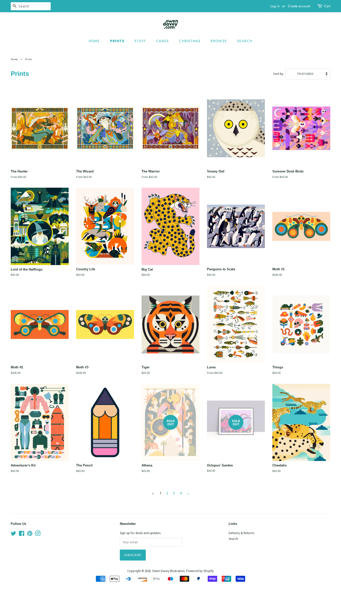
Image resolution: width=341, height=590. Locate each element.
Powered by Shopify (200, 571)
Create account (299, 5)
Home (94, 40)
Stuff (140, 40)
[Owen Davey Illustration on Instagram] (37, 534)
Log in (275, 5)
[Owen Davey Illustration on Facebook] (21, 534)
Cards (162, 40)
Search (244, 40)
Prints (117, 40)
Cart (327, 5)
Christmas (190, 40)
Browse (219, 40)
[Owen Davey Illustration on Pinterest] (29, 534)
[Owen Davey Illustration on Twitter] (13, 534)
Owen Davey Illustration (168, 571)
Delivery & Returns (241, 533)
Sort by (278, 74)
